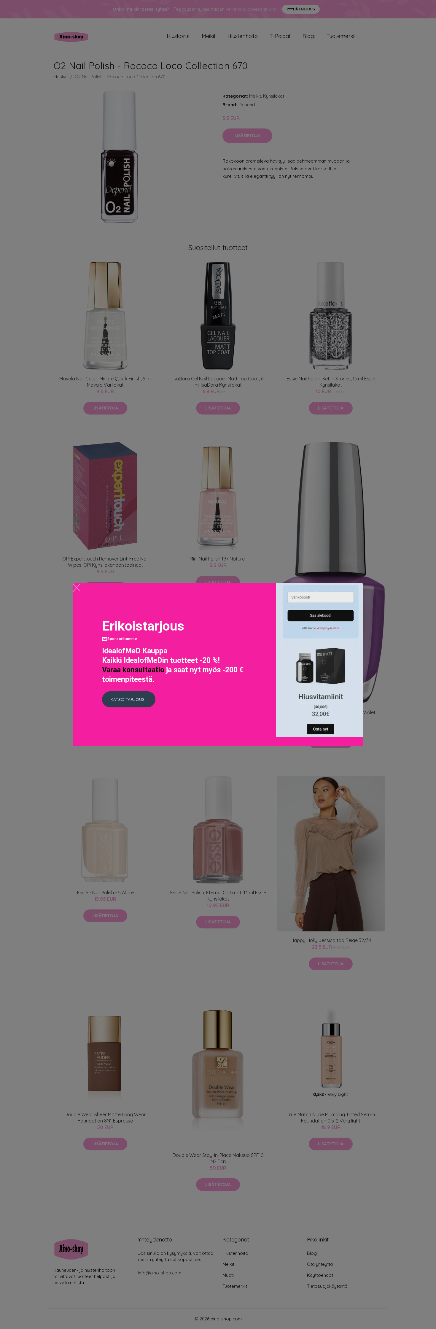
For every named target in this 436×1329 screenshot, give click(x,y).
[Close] (76, 587)
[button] (128, 699)
